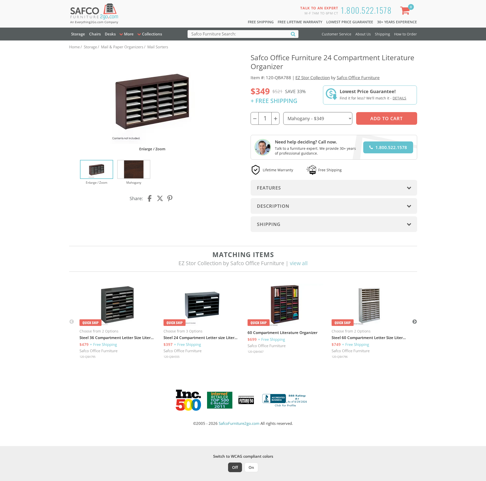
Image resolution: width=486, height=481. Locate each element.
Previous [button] (71, 321)
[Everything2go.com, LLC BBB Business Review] (285, 399)
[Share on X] (160, 198)
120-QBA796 (340, 357)
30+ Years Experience (397, 21)
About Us (363, 34)
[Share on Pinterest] (170, 198)
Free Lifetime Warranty (300, 21)
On (251, 467)
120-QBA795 (87, 357)
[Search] (293, 33)
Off (235, 467)
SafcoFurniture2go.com (239, 423)
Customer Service (336, 34)
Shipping (382, 34)
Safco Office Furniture (358, 77)
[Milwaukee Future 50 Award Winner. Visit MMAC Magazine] (246, 400)
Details (399, 98)
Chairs (95, 33)
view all (299, 263)
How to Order (405, 34)
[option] (96, 172)
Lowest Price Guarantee (349, 21)
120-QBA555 (171, 357)
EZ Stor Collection (312, 77)
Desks (110, 33)
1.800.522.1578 (366, 10)
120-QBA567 (256, 351)
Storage (78, 33)
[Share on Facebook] (150, 198)
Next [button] (414, 321)
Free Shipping (261, 21)
